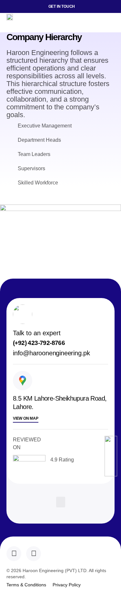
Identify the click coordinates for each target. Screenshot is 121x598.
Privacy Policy (67, 584)
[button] (110, 22)
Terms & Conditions (26, 584)
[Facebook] (33, 553)
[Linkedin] (13, 553)
